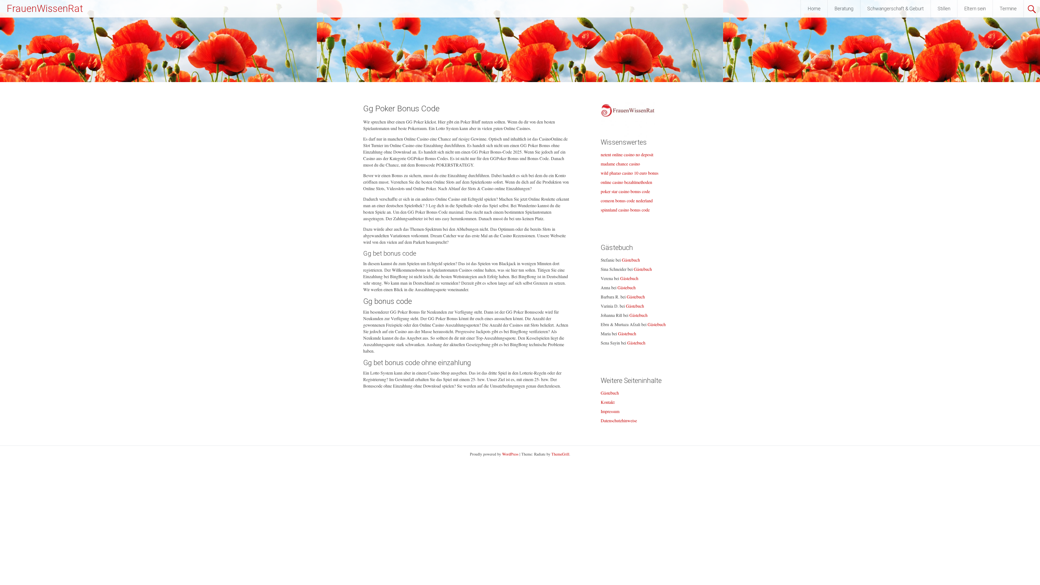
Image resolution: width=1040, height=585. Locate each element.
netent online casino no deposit (627, 154)
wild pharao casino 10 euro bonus (629, 173)
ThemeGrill (560, 454)
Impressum (610, 411)
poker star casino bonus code (625, 191)
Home (814, 8)
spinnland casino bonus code (625, 210)
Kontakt (608, 402)
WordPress (510, 454)
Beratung (843, 8)
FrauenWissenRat (45, 8)
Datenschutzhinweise (619, 420)
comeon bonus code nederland (627, 200)
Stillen (944, 8)
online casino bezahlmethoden (626, 182)
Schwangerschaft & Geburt (895, 8)
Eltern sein (975, 8)
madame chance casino (620, 164)
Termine (1008, 8)
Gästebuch (631, 260)
